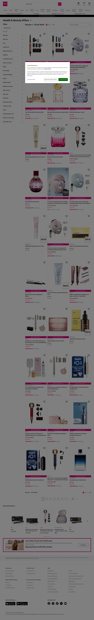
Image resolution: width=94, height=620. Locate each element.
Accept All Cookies (63, 79)
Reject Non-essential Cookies (51, 79)
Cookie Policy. (48, 69)
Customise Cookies (31, 79)
